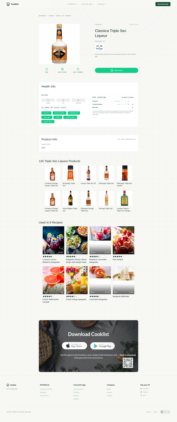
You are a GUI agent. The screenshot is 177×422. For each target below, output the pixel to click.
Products (76, 392)
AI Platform (72, 4)
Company (100, 4)
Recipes (76, 396)
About (109, 389)
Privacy (148, 412)
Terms (155, 412)
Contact (109, 396)
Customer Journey (46, 389)
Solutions (43, 392)
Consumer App (86, 4)
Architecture (44, 396)
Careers (109, 392)
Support (76, 399)
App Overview (78, 389)
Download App (163, 4)
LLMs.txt (141, 412)
